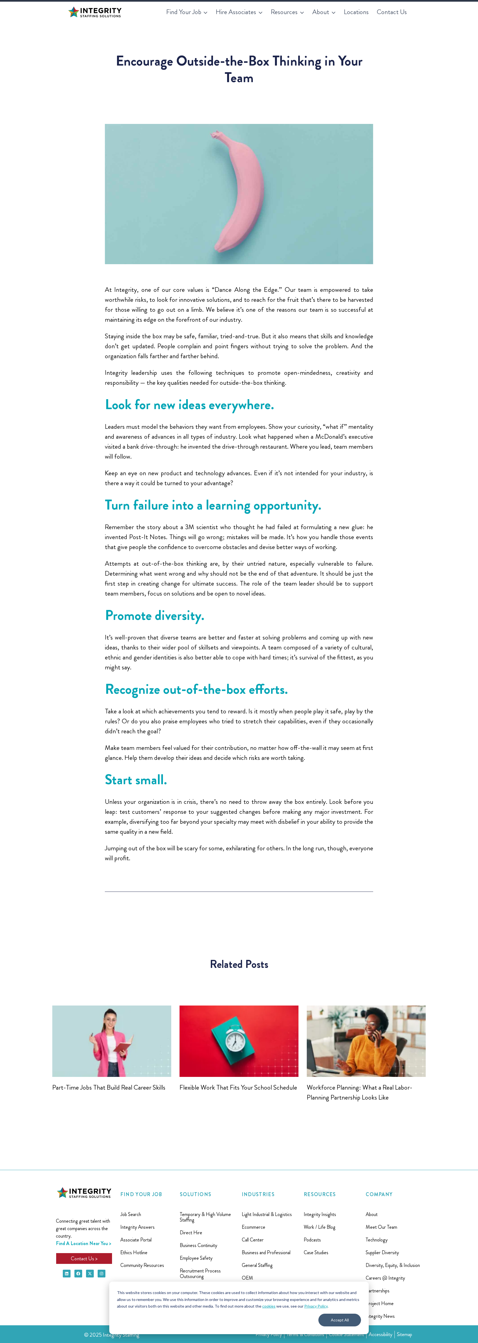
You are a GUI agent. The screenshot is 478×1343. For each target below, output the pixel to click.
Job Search (130, 1214)
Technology (377, 1239)
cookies (269, 1306)
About (372, 1214)
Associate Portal (136, 1239)
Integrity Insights (320, 1214)
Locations (356, 12)
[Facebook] (78, 1273)
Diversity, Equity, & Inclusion (393, 1265)
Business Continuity (198, 1245)
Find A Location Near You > (83, 1243)
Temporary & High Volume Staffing (205, 1217)
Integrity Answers (137, 1227)
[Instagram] (101, 1273)
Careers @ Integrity (385, 1278)
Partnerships (377, 1290)
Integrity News (380, 1316)
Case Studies (316, 1252)
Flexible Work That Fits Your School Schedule (238, 1087)
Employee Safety (196, 1258)
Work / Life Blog (320, 1227)
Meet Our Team (381, 1227)
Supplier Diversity (382, 1252)
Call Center (253, 1239)
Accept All (340, 1320)
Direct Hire (191, 1232)
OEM (247, 1278)
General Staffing (257, 1265)
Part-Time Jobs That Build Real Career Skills (108, 1087)
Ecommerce (253, 1227)
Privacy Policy (316, 1306)
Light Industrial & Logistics (267, 1214)
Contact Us (392, 12)
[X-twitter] (90, 1273)
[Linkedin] (67, 1273)
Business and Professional (266, 1252)
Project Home (380, 1303)
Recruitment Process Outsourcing (200, 1273)
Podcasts (312, 1239)
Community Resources (142, 1265)
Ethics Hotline (133, 1252)
